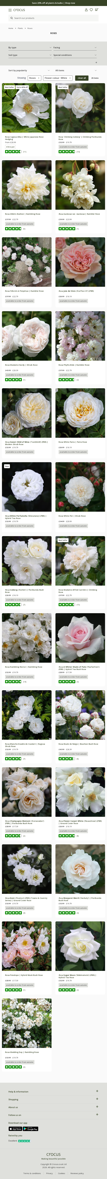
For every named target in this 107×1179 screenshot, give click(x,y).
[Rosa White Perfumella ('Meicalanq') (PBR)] (27, 487)
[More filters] (96, 62)
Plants (20, 28)
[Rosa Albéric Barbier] (27, 185)
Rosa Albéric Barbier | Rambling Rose (22, 214)
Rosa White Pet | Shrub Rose (72, 516)
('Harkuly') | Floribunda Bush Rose (80, 899)
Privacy (49, 1173)
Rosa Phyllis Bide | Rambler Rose (74, 365)
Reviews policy (77, 1173)
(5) (24, 229)
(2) (78, 380)
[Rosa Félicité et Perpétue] (27, 262)
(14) (78, 151)
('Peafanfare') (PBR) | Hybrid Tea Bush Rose (79, 668)
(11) (24, 151)
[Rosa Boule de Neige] (80, 715)
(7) (24, 604)
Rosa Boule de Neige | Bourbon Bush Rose (78, 744)
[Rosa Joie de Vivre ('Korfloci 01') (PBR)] (80, 262)
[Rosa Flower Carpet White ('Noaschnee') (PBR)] (80, 792)
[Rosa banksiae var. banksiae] (80, 185)
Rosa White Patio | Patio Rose (73, 442)
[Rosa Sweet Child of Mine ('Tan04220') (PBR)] (27, 413)
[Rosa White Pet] (80, 487)
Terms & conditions (32, 1173)
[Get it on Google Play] (30, 1128)
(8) (78, 836)
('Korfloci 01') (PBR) (76, 291)
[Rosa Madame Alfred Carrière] (80, 561)
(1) (78, 229)
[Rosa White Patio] (80, 413)
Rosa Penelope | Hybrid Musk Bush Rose (24, 975)
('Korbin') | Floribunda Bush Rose (24, 591)
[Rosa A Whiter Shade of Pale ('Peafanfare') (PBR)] (80, 638)
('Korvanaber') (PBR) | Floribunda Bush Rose (24, 822)
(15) (78, 604)
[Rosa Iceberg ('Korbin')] (27, 561)
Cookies (61, 1173)
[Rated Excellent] (24, 1140)
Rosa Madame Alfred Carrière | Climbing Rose (78, 591)
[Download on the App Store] (15, 1128)
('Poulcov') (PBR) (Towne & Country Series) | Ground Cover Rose (26, 899)
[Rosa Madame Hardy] (27, 336)
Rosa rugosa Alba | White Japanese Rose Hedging (24, 138)
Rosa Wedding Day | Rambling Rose (22, 1052)
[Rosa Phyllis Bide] (80, 336)
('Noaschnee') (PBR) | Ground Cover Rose (80, 822)
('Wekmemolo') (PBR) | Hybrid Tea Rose (77, 976)
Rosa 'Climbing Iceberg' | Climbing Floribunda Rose (80, 138)
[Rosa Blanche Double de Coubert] (27, 715)
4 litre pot (10, 147)
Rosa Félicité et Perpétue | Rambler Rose (24, 291)
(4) (24, 913)
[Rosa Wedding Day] (27, 1023)
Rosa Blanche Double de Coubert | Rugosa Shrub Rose (25, 745)
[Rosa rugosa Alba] (27, 108)
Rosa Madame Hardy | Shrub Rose (21, 365)
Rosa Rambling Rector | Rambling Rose (23, 667)
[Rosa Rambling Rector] (27, 638)
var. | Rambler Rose (79, 214)
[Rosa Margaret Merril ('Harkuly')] (80, 869)
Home (10, 28)
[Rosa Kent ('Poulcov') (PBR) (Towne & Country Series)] (27, 869)
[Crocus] (53, 1156)
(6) (78, 759)
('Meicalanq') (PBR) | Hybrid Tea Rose (25, 517)
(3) (78, 681)
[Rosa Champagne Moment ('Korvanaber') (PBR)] (27, 792)
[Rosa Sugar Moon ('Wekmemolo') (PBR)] (80, 946)
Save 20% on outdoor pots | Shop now (56, 3)
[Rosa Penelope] (27, 946)
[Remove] (38, 77)
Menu (3, 9)
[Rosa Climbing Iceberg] (80, 108)
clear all (82, 77)
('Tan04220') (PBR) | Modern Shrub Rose (26, 443)
